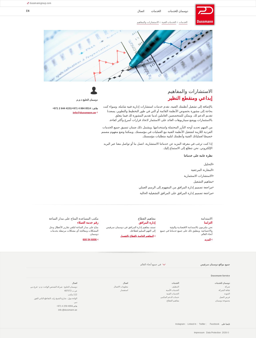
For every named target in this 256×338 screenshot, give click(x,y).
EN (27, 11)
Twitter (202, 324)
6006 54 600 (90, 239)
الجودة (227, 293)
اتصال (140, 11)
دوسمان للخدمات (178, 11)
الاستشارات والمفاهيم (148, 22)
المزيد (208, 239)
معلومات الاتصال (121, 287)
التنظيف (175, 287)
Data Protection (213, 332)
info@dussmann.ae (84, 112)
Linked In (192, 324)
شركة (227, 287)
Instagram (180, 324)
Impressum (199, 332)
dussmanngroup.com (40, 3)
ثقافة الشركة (224, 290)
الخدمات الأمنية (172, 290)
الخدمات (156, 11)
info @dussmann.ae (67, 310)
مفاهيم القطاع (173, 300)
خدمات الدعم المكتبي (169, 297)
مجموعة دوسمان (222, 300)
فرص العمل (224, 297)
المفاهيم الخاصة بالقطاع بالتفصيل (137, 236)
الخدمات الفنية (169, 22)
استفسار (124, 290)
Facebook (214, 324)
